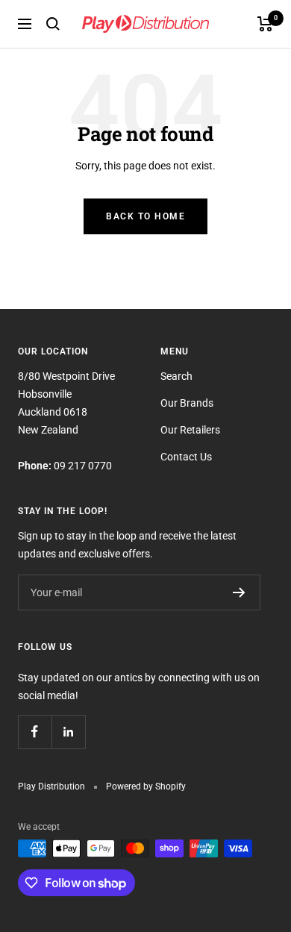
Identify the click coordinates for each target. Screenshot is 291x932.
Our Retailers (190, 430)
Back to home (145, 216)
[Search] (53, 24)
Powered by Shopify (146, 786)
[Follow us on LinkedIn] (68, 731)
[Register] (239, 592)
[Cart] (265, 23)
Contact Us (186, 457)
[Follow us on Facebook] (34, 731)
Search (176, 376)
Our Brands (186, 403)
